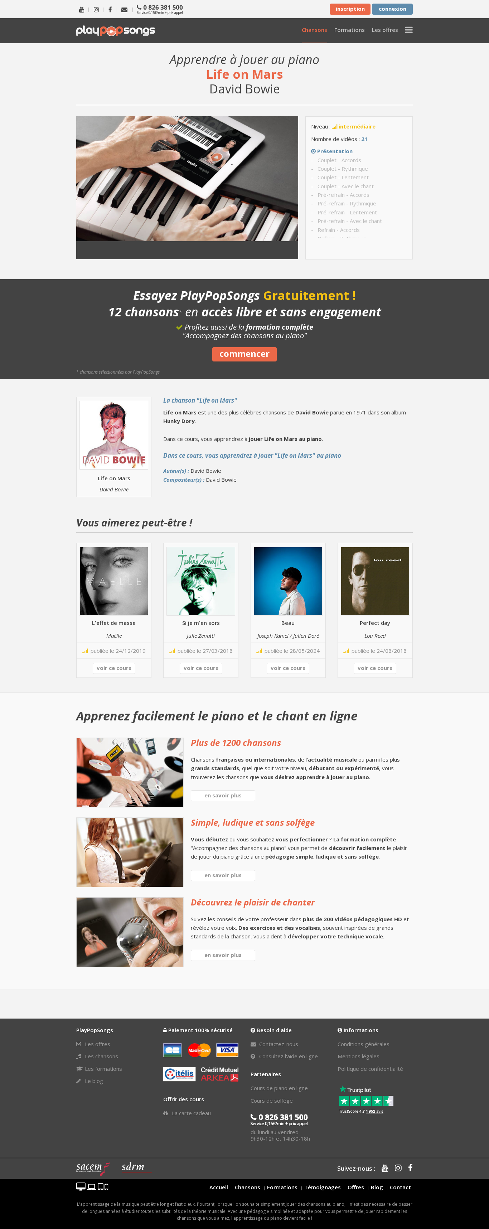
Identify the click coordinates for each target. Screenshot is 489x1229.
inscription (350, 8)
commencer (244, 353)
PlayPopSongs (115, 31)
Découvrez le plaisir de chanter (253, 902)
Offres (356, 1187)
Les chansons (100, 1056)
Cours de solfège (272, 1100)
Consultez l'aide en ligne (288, 1056)
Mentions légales (358, 1056)
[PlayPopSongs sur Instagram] (96, 9)
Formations (282, 1187)
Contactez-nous (278, 1044)
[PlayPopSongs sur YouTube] (81, 9)
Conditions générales (363, 1044)
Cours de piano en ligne (279, 1088)
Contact (400, 1187)
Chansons (247, 1187)
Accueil (218, 1187)
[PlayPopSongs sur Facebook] (110, 9)
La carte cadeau (190, 1113)
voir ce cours (114, 667)
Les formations (102, 1068)
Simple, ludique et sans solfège (253, 822)
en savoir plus (223, 795)
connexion (392, 8)
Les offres (96, 1044)
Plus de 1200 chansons (236, 742)
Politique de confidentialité (370, 1068)
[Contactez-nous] (124, 9)
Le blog (93, 1080)
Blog (377, 1187)
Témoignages (322, 1187)
